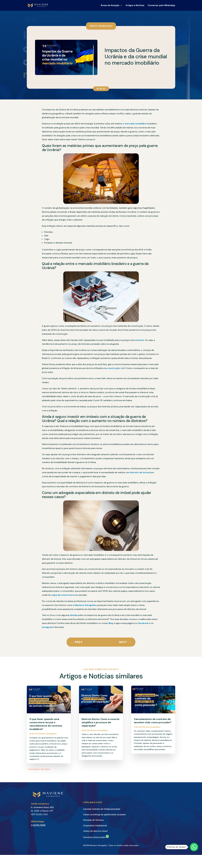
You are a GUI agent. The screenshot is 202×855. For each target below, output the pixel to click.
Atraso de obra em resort (95, 831)
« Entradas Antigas (38, 769)
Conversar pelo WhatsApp (161, 5)
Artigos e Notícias (135, 5)
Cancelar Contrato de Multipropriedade (101, 809)
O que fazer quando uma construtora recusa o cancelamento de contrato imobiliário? (45, 724)
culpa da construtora (62, 595)
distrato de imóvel (140, 472)
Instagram (47, 627)
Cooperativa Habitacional (95, 825)
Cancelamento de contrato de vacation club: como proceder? (152, 720)
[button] (194, 847)
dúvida (73, 615)
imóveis (139, 340)
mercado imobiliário (136, 123)
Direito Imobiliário (101, 26)
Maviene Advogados (85, 605)
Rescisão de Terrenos (93, 820)
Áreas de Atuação (110, 5)
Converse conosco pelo (94, 837)
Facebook (143, 623)
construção (113, 368)
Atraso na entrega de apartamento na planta (104, 814)
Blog (110, 623)
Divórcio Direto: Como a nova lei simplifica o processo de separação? (100, 722)
